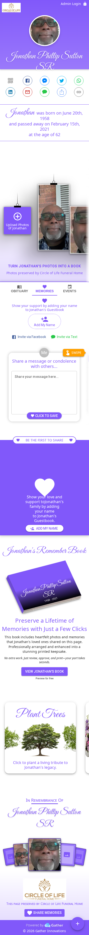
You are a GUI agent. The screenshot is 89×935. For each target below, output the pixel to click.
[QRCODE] (10, 80)
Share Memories (47, 913)
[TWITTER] (61, 80)
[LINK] (79, 92)
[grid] (44, 219)
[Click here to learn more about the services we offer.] (44, 889)
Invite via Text (66, 337)
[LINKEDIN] (10, 92)
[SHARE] (61, 92)
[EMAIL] (27, 92)
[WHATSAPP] (79, 80)
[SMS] (44, 92)
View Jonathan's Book (44, 671)
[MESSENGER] (44, 80)
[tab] (19, 289)
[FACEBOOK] (27, 80)
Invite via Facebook (31, 337)
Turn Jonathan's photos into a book (44, 266)
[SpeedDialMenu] (77, 923)
